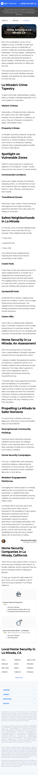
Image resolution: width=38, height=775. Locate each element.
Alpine (16, 668)
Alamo (16, 664)
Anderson (17, 672)
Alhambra (30, 664)
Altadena (30, 668)
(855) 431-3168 (27, 4)
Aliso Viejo (5, 668)
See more (19, 678)
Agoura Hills (31, 660)
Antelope (30, 672)
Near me (5, 20)
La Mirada (26, 20)
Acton (4, 660)
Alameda (5, 664)
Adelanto (17, 660)
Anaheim (5, 672)
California (15, 20)
